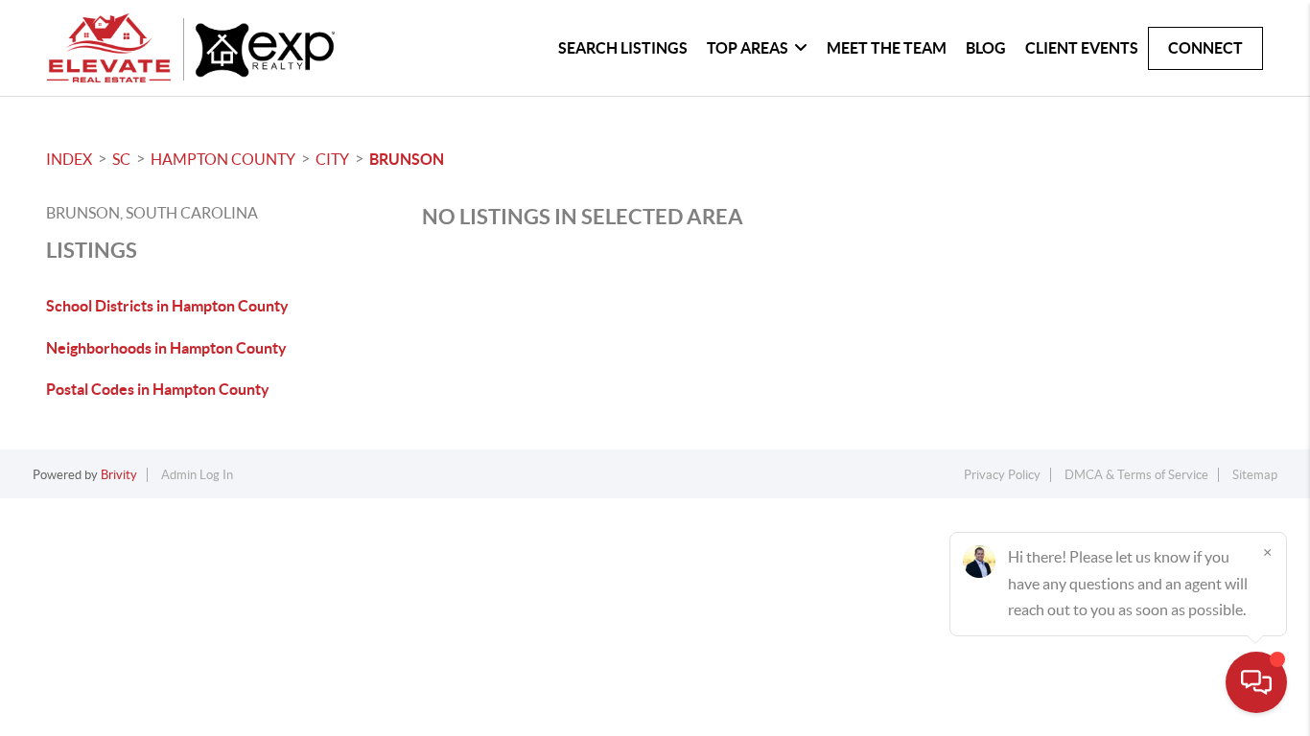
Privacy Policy (1002, 475)
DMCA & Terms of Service (1136, 475)
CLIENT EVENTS (1081, 48)
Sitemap (1254, 475)
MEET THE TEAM (887, 48)
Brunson (406, 159)
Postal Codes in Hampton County (157, 389)
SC (121, 159)
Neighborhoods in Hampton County (166, 347)
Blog (986, 48)
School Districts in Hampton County (167, 305)
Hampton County (223, 159)
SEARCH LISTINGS (623, 48)
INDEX (69, 159)
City (332, 159)
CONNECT (1205, 48)
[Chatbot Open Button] (1256, 682)
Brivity (119, 475)
